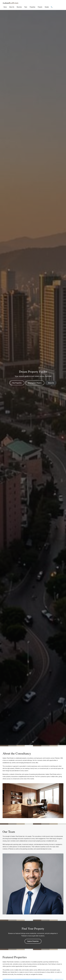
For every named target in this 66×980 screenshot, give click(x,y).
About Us (11, 7)
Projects (40, 7)
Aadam (10, 2)
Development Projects (35, 383)
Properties (32, 7)
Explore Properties (33, 941)
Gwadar (47, 7)
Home (5, 7)
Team (25, 7)
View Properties (17, 383)
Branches (19, 7)
